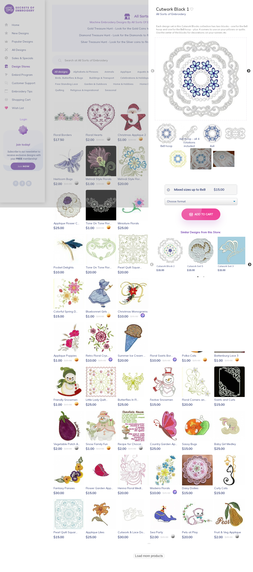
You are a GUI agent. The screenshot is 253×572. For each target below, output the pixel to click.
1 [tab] (198, 277)
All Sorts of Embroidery (171, 14)
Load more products (149, 556)
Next (249, 71)
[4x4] (212, 133)
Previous (153, 71)
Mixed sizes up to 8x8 (189, 189)
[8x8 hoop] (166, 133)
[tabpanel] (170, 254)
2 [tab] (204, 277)
